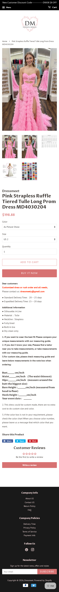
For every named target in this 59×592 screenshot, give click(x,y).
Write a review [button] (29, 465)
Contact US (29, 502)
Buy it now (29, 273)
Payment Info (29, 535)
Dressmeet (28, 580)
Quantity (6, 246)
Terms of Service (29, 531)
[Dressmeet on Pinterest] (26, 550)
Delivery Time (29, 524)
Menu (8, 7)
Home (4, 41)
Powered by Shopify (43, 580)
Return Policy (29, 506)
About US (29, 498)
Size (4, 234)
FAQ (29, 510)
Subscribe (47, 571)
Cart (54, 7)
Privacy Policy (29, 527)
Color (4, 221)
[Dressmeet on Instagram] (32, 550)
